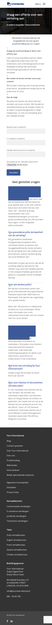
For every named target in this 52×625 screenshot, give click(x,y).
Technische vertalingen (17, 521)
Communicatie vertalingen (18, 506)
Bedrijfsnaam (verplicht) (16, 127)
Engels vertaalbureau (16, 540)
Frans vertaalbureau (16, 544)
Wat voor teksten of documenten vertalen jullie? (25, 384)
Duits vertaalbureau (16, 535)
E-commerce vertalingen (18, 511)
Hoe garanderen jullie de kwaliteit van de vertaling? (25, 233)
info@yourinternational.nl (18, 591)
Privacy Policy (13, 492)
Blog (9, 441)
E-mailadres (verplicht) (16, 138)
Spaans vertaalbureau (17, 549)
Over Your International (17, 450)
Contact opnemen (15, 445)
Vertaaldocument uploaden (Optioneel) (22, 161)
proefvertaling (19, 43)
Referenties (12, 465)
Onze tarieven (13, 470)
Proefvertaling (13, 460)
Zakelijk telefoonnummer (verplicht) (21, 150)
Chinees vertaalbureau (17, 554)
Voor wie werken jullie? (20, 284)
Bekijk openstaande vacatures (20, 475)
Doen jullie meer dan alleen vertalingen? (22, 332)
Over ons (11, 455)
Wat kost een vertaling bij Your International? (24, 367)
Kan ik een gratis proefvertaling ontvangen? (24, 193)
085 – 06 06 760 (14, 596)
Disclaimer (11, 487)
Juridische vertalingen (16, 516)
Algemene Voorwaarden (18, 482)
